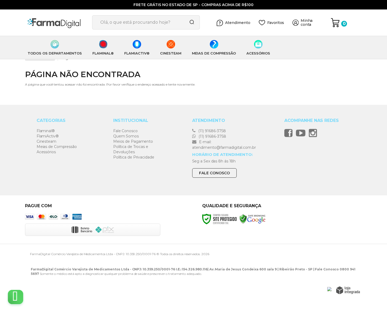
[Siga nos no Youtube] (302, 133)
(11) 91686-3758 (211, 130)
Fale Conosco (125, 130)
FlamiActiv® (48, 136)
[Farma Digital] (56, 22)
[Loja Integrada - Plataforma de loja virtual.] (348, 290)
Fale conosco (214, 173)
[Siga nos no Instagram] (314, 133)
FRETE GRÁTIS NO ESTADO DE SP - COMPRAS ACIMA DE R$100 (193, 4)
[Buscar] (190, 22)
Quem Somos (126, 136)
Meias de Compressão (57, 146)
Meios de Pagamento (133, 141)
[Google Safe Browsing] (252, 219)
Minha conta (306, 23)
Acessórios (46, 152)
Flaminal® (46, 130)
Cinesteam (46, 141)
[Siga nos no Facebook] (289, 133)
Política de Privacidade (133, 157)
